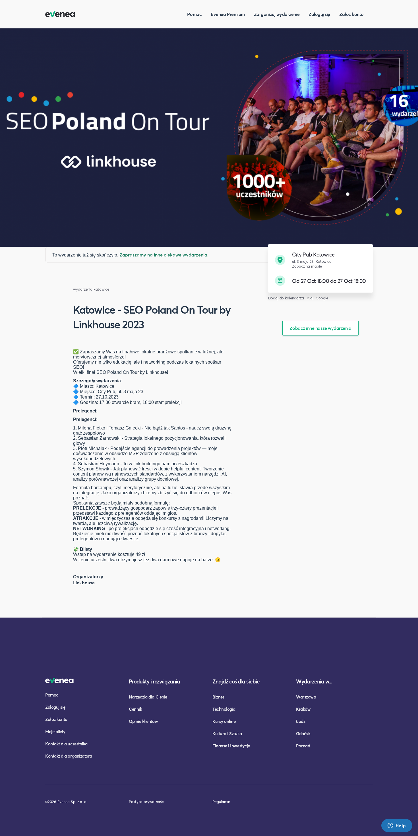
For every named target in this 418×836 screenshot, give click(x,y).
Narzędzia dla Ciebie (148, 697)
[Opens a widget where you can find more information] (396, 826)
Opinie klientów (143, 721)
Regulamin (221, 801)
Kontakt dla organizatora (68, 756)
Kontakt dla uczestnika (66, 744)
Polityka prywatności (146, 801)
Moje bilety (55, 731)
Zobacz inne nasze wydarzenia (320, 328)
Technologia (223, 709)
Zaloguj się (319, 14)
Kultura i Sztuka (227, 733)
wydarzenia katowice (91, 289)
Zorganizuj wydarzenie (276, 14)
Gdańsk (303, 733)
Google (322, 298)
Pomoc (194, 14)
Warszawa (306, 697)
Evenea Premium (228, 14)
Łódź (300, 721)
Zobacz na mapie (307, 266)
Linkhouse (84, 582)
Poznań (303, 746)
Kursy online (223, 721)
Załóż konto (351, 14)
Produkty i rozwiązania (154, 681)
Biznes (218, 697)
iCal (310, 298)
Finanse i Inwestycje (231, 746)
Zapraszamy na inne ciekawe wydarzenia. (163, 255)
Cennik (135, 709)
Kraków (303, 709)
